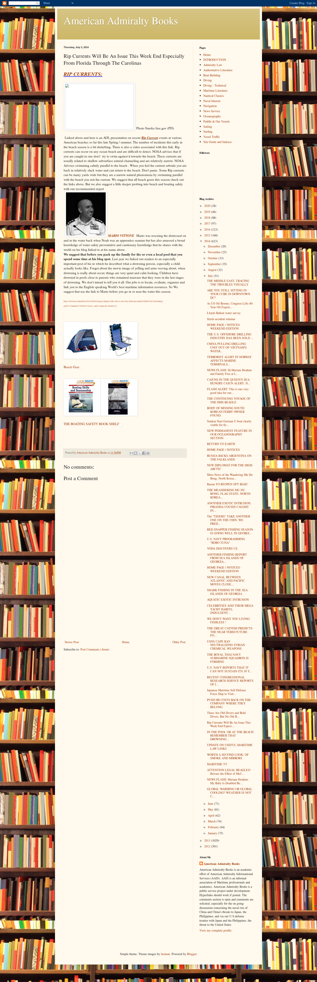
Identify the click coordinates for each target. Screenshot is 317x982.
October (213, 258)
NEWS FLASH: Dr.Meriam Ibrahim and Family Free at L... (229, 372)
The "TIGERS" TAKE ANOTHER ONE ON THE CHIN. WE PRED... (228, 520)
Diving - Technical (214, 85)
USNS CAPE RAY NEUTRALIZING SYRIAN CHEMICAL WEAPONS (226, 645)
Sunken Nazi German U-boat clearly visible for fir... (229, 423)
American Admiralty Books (121, 20)
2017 (207, 223)
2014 (207, 241)
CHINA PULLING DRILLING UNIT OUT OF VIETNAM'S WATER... (227, 347)
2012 (207, 846)
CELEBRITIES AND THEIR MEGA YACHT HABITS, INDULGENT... (230, 609)
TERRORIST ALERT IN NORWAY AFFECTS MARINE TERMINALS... (229, 360)
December (214, 246)
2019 (207, 212)
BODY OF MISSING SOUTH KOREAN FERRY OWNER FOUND (226, 411)
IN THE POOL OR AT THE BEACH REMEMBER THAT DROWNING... (230, 735)
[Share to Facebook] (144, 453)
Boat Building (211, 75)
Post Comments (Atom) (94, 649)
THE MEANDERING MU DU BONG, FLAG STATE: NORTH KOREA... (228, 493)
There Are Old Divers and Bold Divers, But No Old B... (226, 714)
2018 (207, 217)
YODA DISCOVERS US (222, 548)
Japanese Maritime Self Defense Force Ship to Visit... (226, 692)
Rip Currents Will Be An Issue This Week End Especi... (229, 724)
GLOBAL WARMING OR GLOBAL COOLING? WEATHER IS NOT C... (229, 792)
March (212, 821)
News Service (211, 111)
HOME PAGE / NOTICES (223, 450)
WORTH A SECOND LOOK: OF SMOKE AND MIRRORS (228, 756)
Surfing (207, 131)
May (211, 809)
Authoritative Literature (217, 70)
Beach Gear (71, 367)
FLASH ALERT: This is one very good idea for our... (228, 391)
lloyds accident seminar (221, 319)
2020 (207, 206)
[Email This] (131, 453)
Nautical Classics (213, 96)
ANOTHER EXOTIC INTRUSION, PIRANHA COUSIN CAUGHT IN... (229, 506)
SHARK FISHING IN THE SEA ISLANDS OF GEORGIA (227, 592)
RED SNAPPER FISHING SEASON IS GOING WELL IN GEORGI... (230, 531)
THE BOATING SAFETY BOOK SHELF (91, 424)
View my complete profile (215, 930)
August (212, 270)
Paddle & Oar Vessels (216, 121)
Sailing (207, 126)
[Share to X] (140, 453)
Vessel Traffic (211, 137)
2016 (207, 229)
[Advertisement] (125, 607)
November (214, 252)
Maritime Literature (215, 90)
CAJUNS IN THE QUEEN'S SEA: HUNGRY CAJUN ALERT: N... (228, 381)
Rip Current (149, 137)
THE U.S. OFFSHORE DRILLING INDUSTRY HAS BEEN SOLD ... (230, 336)
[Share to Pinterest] (148, 453)
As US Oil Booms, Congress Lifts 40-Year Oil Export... (230, 305)
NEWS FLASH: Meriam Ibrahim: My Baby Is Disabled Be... (228, 781)
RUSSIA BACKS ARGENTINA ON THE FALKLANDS (229, 457)
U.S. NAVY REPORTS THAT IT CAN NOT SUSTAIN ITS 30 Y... (229, 669)
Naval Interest (211, 101)
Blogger (191, 954)
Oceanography (212, 116)
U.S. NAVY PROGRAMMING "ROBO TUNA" (226, 541)
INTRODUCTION (214, 60)
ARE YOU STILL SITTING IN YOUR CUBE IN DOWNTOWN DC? (228, 294)
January (213, 833)
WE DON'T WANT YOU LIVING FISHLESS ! (228, 620)
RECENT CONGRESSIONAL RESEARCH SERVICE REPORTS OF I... (230, 681)
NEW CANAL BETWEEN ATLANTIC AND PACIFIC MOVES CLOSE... (226, 580)
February (214, 827)
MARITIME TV (217, 764)
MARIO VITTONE (121, 235)
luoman (165, 954)
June (211, 803)
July (211, 276)
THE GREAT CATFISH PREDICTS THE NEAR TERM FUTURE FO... (230, 632)
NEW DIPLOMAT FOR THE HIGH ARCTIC (229, 467)
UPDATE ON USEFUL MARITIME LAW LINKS (230, 747)
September (215, 264)
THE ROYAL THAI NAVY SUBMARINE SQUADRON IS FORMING (228, 658)
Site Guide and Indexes (217, 142)
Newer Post (72, 642)
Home (125, 642)
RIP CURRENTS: (83, 74)
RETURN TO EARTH (221, 444)
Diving (207, 80)
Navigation (210, 106)
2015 (207, 235)
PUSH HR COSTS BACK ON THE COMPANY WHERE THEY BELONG (229, 703)
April (211, 815)
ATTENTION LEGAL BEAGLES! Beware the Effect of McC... (229, 772)
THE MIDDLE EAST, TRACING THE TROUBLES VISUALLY (228, 282)
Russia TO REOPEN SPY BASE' (227, 484)
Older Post (179, 642)
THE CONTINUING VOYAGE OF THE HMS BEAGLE (228, 400)
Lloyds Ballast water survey (224, 313)
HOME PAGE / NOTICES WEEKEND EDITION (223, 326)
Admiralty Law (212, 65)
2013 (207, 840)
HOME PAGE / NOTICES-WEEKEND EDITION (224, 569)
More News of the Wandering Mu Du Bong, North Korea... (230, 476)
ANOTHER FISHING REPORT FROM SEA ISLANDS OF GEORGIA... (227, 558)
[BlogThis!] (135, 453)
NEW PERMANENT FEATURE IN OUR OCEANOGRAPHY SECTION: (229, 434)
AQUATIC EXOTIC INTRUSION (228, 599)
